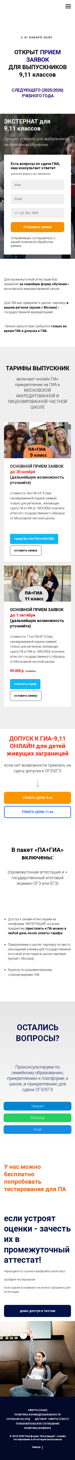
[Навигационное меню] (68, 6)
